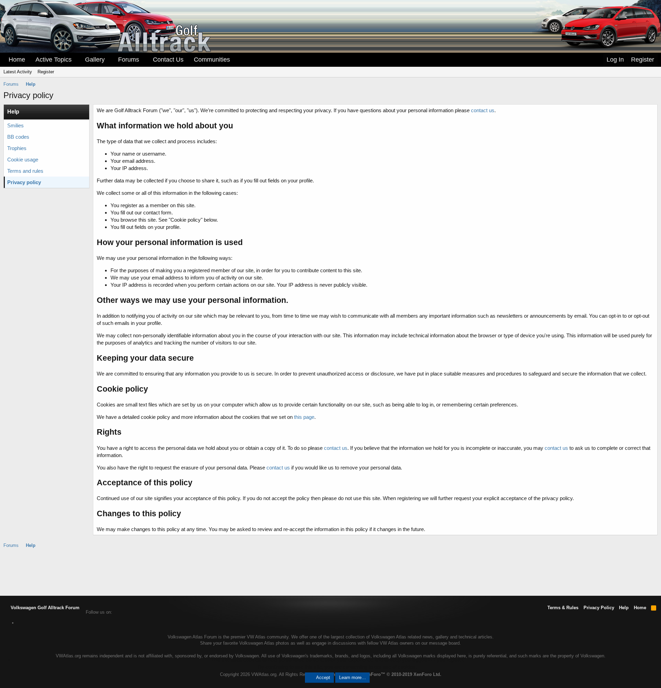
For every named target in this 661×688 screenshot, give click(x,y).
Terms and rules (25, 171)
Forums (128, 59)
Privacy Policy (599, 607)
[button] (76, 60)
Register (46, 71)
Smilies (15, 125)
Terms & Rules (562, 607)
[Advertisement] (330, 571)
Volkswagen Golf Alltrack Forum (44, 607)
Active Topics (53, 59)
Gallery (95, 59)
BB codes (18, 137)
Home (17, 59)
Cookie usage (22, 159)
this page (304, 417)
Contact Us (168, 59)
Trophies (17, 148)
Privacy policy (24, 182)
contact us (482, 110)
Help (624, 607)
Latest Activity (17, 71)
